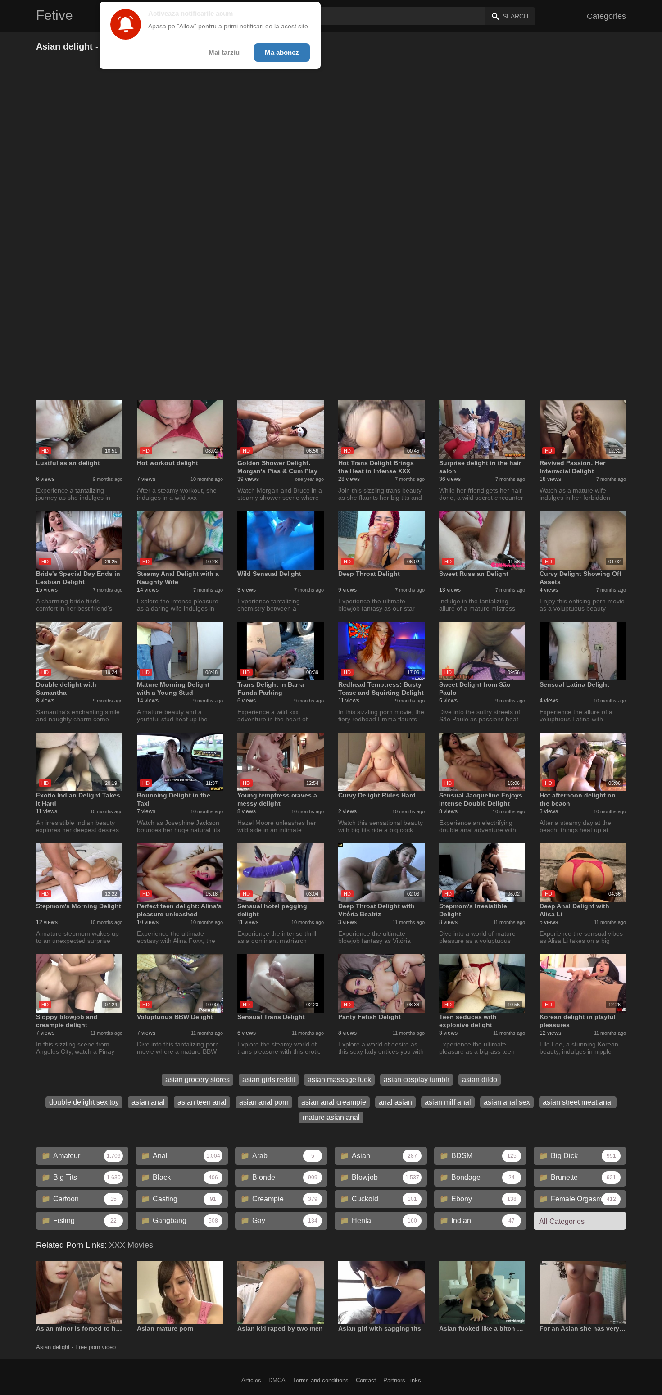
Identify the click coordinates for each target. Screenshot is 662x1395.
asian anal (148, 1102)
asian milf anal (448, 1102)
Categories (606, 16)
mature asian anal (331, 1117)
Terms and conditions (321, 1380)
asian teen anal (202, 1102)
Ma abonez (282, 52)
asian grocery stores (197, 1079)
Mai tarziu (224, 52)
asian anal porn (264, 1102)
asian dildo (479, 1079)
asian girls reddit (268, 1079)
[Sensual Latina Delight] (583, 651)
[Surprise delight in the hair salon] (482, 429)
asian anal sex (507, 1102)
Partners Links (402, 1380)
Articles (251, 1380)
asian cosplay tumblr (416, 1079)
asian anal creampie (333, 1102)
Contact (366, 1380)
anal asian (395, 1102)
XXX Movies (131, 1245)
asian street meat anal (578, 1102)
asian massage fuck (339, 1079)
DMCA (277, 1380)
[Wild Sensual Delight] (280, 540)
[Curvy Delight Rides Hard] (381, 762)
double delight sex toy (84, 1102)
